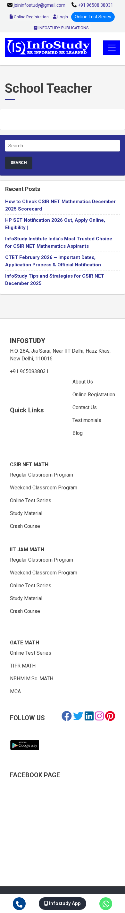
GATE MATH (24, 643)
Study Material (26, 513)
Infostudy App (64, 903)
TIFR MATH (23, 666)
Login (62, 16)
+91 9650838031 (29, 371)
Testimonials (86, 420)
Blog (77, 433)
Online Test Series (93, 16)
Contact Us (84, 407)
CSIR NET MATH (29, 464)
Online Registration (31, 16)
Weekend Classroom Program (43, 488)
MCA (15, 691)
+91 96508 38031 (95, 5)
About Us (82, 382)
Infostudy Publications (63, 27)
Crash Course (25, 526)
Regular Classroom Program (41, 475)
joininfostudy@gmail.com (39, 5)
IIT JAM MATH (27, 550)
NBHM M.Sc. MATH (31, 679)
